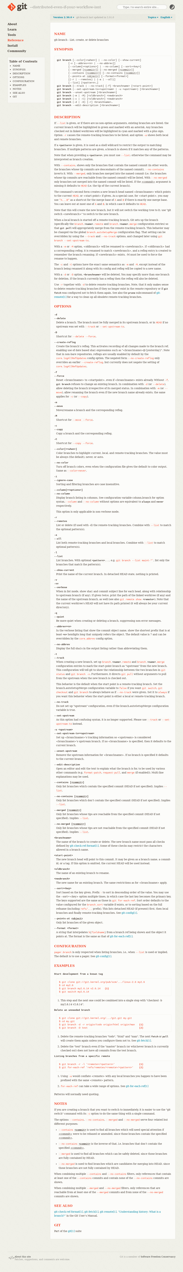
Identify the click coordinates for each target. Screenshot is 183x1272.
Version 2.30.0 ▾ (63, 17)
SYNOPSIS (19, 69)
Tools (12, 35)
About (12, 24)
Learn (12, 29)
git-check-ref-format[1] (84, 845)
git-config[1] (129, 912)
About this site (23, 1256)
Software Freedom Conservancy (158, 1256)
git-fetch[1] (144, 1040)
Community (17, 51)
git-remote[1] (108, 1211)
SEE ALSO (19, 92)
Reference (16, 40)
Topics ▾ (153, 17)
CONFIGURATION (23, 81)
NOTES (17, 89)
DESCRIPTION (21, 73)
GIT (15, 96)
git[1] (71, 1231)
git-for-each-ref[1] (121, 936)
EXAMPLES (19, 85)
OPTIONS (18, 77)
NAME (16, 65)
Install (13, 45)
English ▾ (166, 17)
